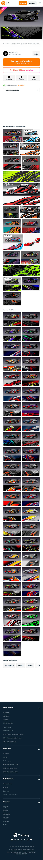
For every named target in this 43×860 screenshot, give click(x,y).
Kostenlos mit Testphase (21, 62)
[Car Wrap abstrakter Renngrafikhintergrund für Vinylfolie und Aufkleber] (13, 161)
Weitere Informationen (12, 89)
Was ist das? (21, 85)
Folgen (36, 54)
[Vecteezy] (3, 3)
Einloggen (32, 3)
